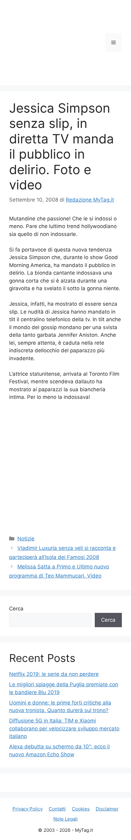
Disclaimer (107, 809)
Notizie (25, 539)
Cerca (16, 609)
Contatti (57, 809)
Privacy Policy (27, 809)
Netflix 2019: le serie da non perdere (54, 674)
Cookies (81, 809)
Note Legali (65, 819)
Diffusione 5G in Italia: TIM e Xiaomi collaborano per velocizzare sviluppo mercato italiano (64, 728)
